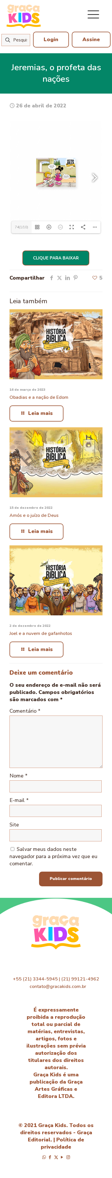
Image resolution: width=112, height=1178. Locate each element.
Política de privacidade (62, 1143)
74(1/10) (21, 227)
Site (14, 824)
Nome (18, 775)
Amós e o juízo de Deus (34, 515)
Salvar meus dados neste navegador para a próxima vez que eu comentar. (53, 856)
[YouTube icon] (62, 1157)
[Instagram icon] (68, 1157)
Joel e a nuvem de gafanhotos (40, 633)
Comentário (24, 710)
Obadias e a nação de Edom (38, 397)
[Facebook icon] (50, 1157)
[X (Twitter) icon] (56, 1157)
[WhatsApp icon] (44, 1157)
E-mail (19, 800)
